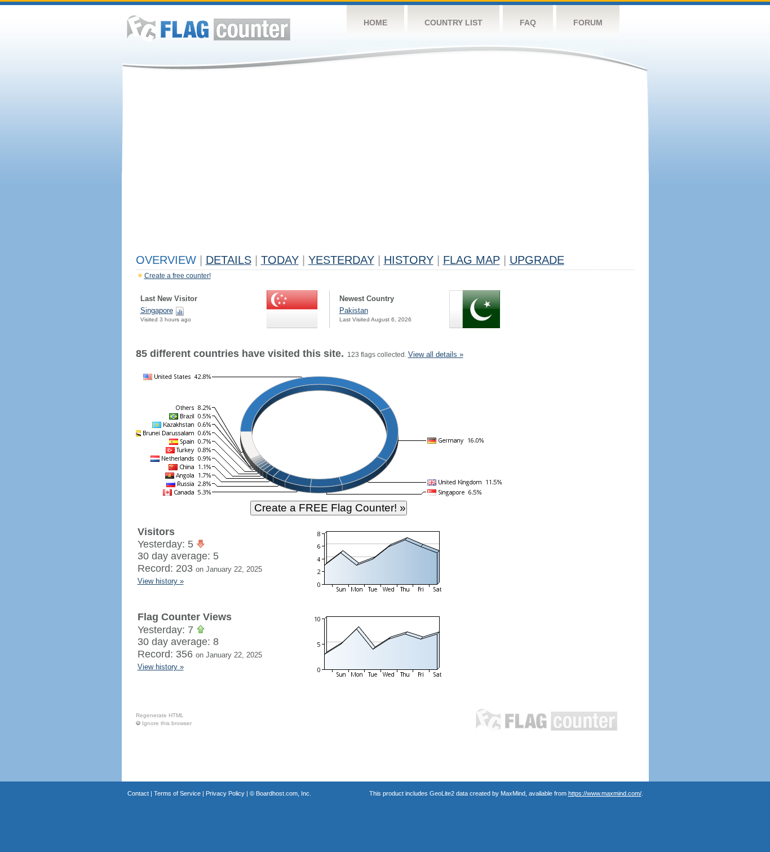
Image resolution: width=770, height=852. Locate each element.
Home (375, 22)
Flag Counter (208, 28)
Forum (588, 22)
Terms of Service (177, 793)
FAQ (528, 22)
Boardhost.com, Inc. (283, 793)
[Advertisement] (385, 165)
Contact (138, 793)
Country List (453, 22)
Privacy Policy (225, 793)
